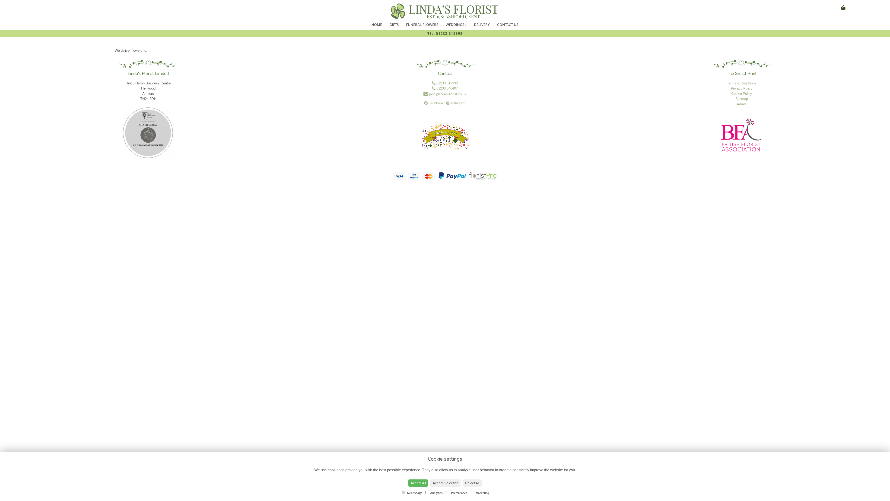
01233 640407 (446, 88)
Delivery (482, 24)
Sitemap (741, 99)
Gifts (394, 24)
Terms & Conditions (741, 83)
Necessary (414, 493)
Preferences (458, 493)
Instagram (457, 103)
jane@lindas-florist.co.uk (447, 94)
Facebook (436, 103)
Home (377, 24)
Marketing (482, 493)
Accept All (418, 483)
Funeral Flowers (422, 24)
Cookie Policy (741, 94)
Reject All (472, 483)
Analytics (436, 493)
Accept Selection (445, 483)
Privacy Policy (742, 88)
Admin (742, 104)
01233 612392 (446, 83)
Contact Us (507, 24)
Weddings (455, 24)
